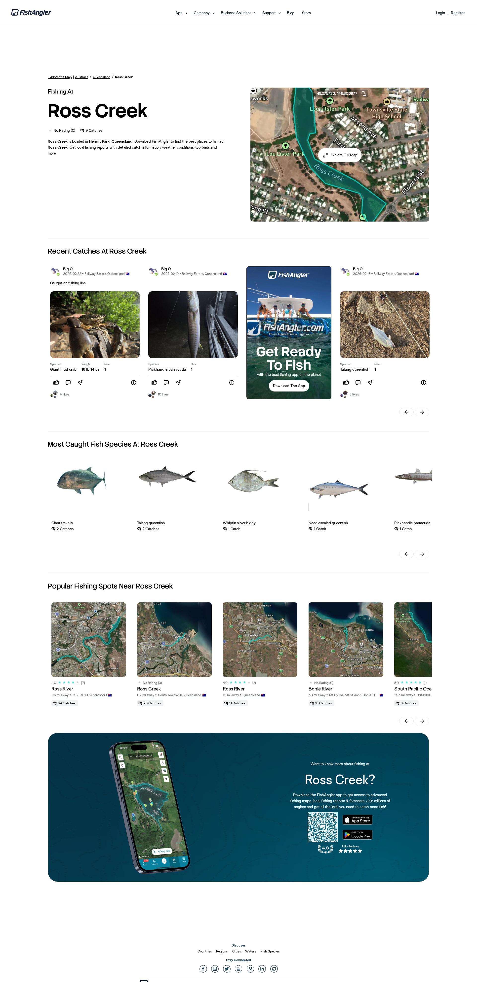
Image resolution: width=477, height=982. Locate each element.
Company (202, 12)
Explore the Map (60, 77)
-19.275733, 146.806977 (337, 93)
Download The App (289, 385)
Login (440, 12)
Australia (81, 77)
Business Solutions (236, 12)
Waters (250, 951)
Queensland (101, 77)
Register (458, 12)
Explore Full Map (344, 155)
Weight (86, 364)
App (179, 12)
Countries (205, 951)
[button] (340, 155)
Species (55, 364)
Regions (222, 951)
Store (306, 12)
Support (269, 12)
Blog (290, 12)
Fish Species (270, 951)
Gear (107, 364)
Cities (236, 951)
